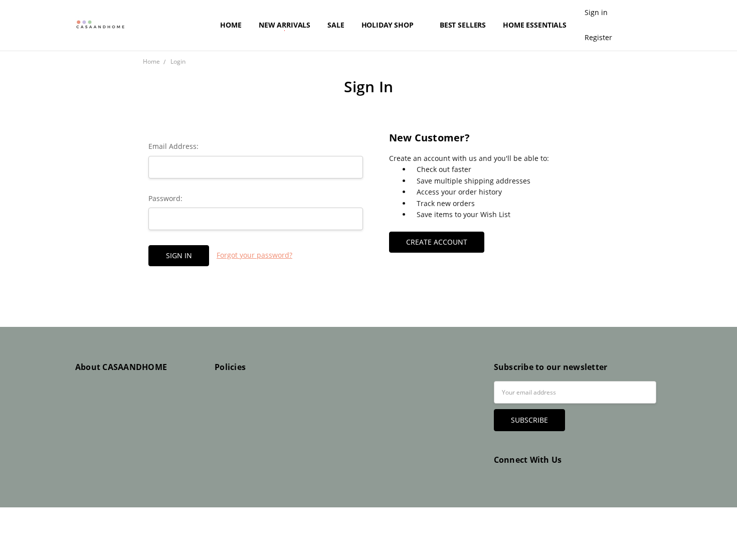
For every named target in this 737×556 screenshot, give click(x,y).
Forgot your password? (254, 255)
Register (598, 37)
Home (230, 25)
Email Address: (173, 146)
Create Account (436, 242)
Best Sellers (463, 25)
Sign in (596, 12)
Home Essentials (536, 25)
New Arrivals (284, 25)
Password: (165, 198)
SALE (335, 25)
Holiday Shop (388, 25)
